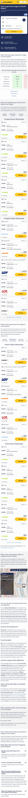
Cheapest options (14, 91)
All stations (14, 96)
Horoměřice (16, 694)
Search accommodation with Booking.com (12, 28)
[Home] (8, 2)
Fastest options (14, 93)
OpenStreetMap (21, 596)
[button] (23, 586)
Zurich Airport (23, 570)
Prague (14, 570)
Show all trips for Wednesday (14, 317)
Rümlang (24, 694)
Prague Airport (14, 695)
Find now (20, 137)
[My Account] (17, 2)
